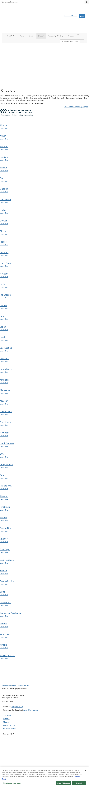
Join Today (7, 715)
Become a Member (70, 16)
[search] (87, 2)
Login (82, 16)
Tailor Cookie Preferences (12, 783)
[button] (11, 36)
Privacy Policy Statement (21, 685)
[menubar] (71, 15)
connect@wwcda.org (30, 710)
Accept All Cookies (63, 783)
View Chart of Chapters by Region (76, 106)
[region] (44, 777)
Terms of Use (6, 685)
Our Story (6, 719)
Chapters (6, 722)
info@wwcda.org (17, 707)
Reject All (79, 783)
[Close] (85, 770)
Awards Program (9, 725)
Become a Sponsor (9, 728)
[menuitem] (71, 15)
